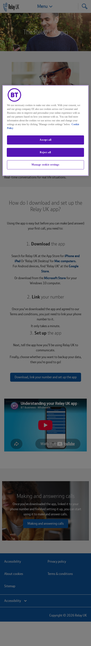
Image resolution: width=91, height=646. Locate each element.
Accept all (45, 139)
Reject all (45, 152)
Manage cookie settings (45, 164)
